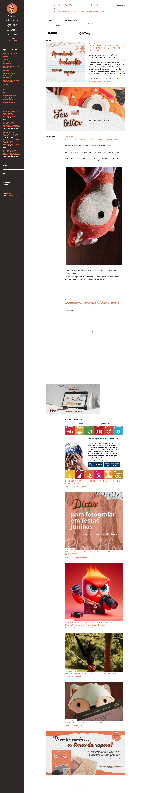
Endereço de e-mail (54, 25)
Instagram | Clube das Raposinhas (10, 76)
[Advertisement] (60, 367)
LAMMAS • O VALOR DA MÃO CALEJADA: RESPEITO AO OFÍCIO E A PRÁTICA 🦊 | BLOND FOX (11, 152)
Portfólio (6, 70)
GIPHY (5, 92)
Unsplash (90, 11)
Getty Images (81, 11)
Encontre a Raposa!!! (10, 53)
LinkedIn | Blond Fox (10, 95)
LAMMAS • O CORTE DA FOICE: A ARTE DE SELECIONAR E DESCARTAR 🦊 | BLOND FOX (11, 115)
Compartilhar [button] (92, 81)
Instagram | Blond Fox (10, 73)
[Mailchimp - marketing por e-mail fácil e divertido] (84, 34)
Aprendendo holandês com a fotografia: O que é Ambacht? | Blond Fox (107, 48)
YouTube (6, 59)
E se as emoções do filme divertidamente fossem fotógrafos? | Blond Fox (90, 623)
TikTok (5, 84)
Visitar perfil (12, 41)
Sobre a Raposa (69, 11)
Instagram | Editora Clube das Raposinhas (11, 80)
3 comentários (78, 725)
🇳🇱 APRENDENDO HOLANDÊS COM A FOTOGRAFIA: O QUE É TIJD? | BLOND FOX (10, 133)
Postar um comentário (104, 81)
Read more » (121, 81)
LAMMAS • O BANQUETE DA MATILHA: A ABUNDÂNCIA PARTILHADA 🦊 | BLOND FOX (11, 143)
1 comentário (77, 676)
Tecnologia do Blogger (87, 785)
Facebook (6, 87)
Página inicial (57, 11)
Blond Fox (12, 16)
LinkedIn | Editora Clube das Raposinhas (11, 98)
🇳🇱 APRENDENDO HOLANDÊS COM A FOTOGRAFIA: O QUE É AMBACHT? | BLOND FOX (11, 124)
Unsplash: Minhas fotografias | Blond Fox (90, 673)
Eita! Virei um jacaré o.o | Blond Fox (86, 722)
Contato (98, 11)
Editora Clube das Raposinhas (9, 62)
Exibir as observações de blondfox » (13, 197)
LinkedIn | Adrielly (9, 102)
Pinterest (6, 90)
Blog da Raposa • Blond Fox (76, 5)
